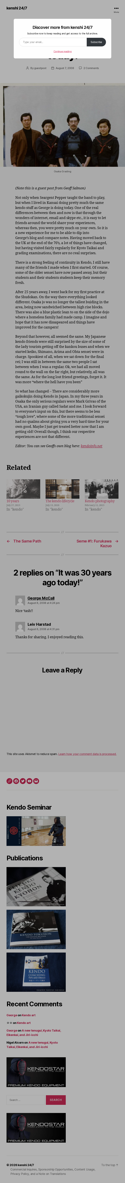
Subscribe (96, 42)
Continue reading (63, 51)
